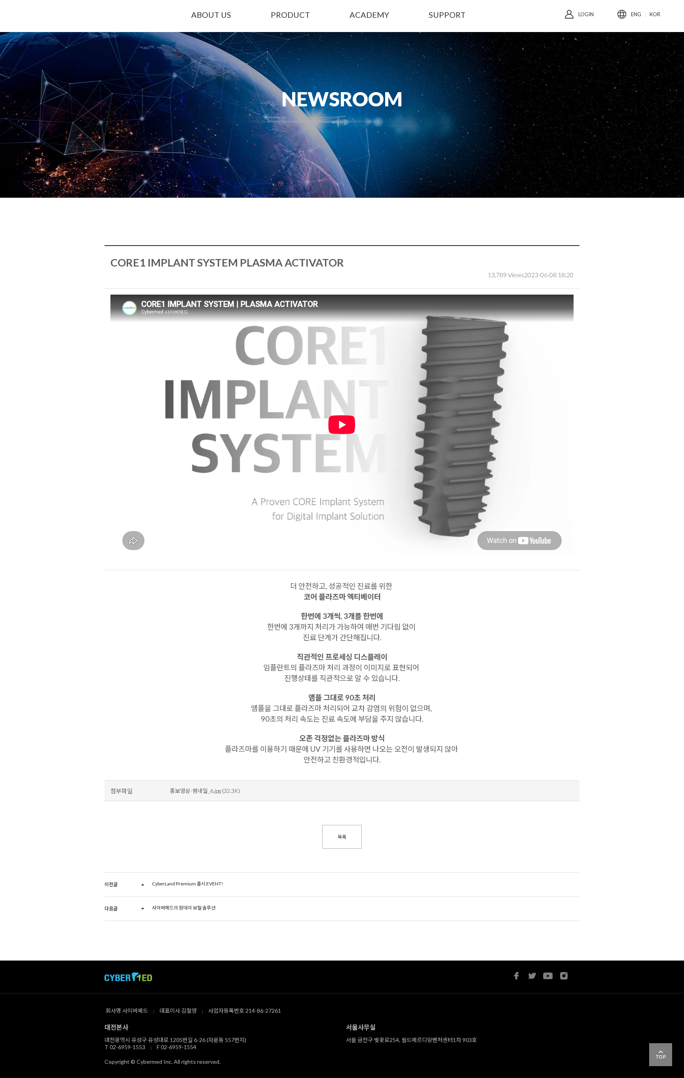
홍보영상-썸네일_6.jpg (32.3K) (205, 790)
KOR (655, 14)
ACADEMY (369, 14)
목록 (342, 837)
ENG (636, 14)
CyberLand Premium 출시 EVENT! (187, 883)
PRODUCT (290, 14)
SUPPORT (447, 14)
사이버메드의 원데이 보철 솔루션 (183, 908)
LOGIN (586, 14)
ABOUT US (211, 14)
